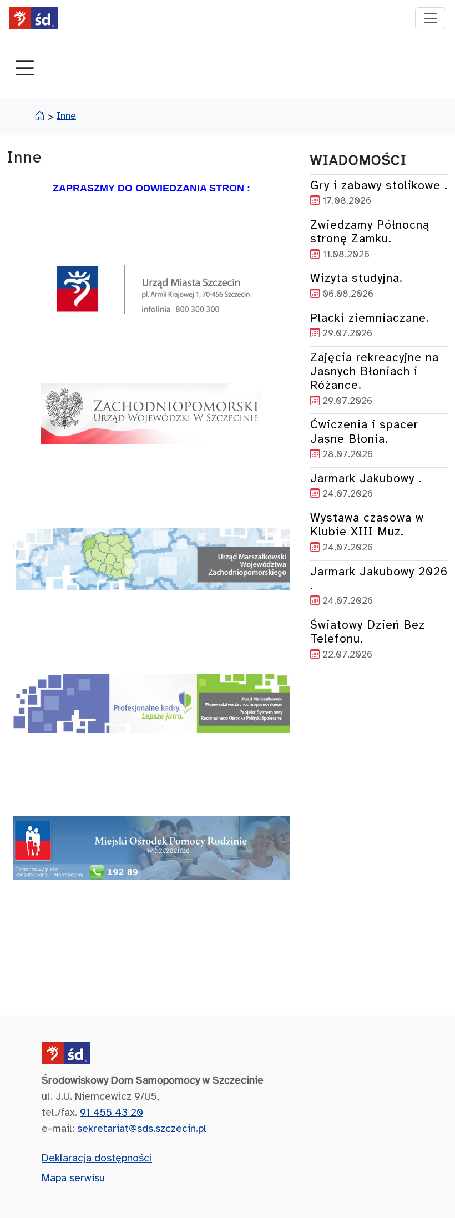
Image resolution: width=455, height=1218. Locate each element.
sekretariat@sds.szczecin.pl (141, 1129)
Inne (66, 116)
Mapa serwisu (73, 1178)
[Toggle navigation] (24, 69)
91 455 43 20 (111, 1113)
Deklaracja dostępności (97, 1158)
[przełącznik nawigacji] (430, 18)
